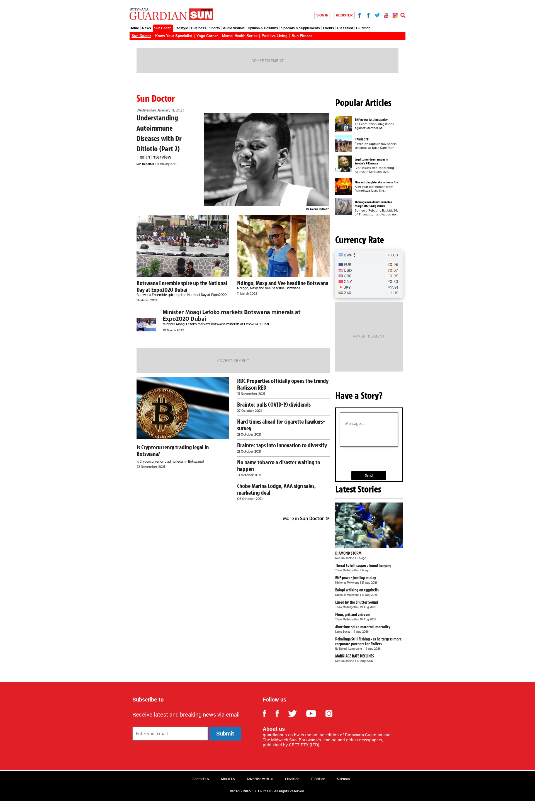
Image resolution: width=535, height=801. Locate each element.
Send (369, 475)
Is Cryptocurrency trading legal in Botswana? (173, 450)
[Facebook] (359, 14)
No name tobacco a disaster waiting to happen (278, 465)
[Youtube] (386, 14)
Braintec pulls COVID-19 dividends (274, 404)
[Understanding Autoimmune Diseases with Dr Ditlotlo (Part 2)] (267, 159)
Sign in (322, 15)
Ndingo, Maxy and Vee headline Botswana (282, 283)
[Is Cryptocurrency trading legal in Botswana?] (183, 408)
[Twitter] (377, 14)
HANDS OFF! (362, 139)
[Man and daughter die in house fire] (345, 186)
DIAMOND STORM (348, 553)
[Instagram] (395, 14)
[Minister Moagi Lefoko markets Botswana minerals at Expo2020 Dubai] (146, 324)
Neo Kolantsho (345, 558)
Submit (225, 733)
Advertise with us (260, 779)
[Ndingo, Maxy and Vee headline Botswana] (283, 246)
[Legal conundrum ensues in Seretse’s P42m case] (345, 164)
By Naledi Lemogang (349, 648)
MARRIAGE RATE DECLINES (354, 656)
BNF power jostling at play (371, 120)
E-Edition (318, 779)
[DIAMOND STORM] (369, 525)
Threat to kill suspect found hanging (363, 565)
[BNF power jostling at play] (345, 124)
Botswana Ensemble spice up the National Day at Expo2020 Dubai (182, 286)
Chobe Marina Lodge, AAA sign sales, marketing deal (276, 489)
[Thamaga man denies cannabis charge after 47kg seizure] (345, 206)
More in (303, 518)
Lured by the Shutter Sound (356, 602)
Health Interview (154, 156)
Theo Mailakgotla (346, 570)
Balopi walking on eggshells (357, 590)
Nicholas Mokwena (347, 582)
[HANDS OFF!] (345, 143)
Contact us (201, 779)
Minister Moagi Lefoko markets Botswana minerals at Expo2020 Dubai (232, 315)
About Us (228, 779)
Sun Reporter (146, 164)
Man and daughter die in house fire (376, 182)
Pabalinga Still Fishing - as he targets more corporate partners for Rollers (368, 641)
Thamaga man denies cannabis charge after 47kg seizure (373, 204)
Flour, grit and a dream (352, 614)
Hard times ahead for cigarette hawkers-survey (281, 425)
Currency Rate (359, 240)
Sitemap (343, 779)
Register (344, 15)
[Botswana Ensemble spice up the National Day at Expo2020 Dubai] (183, 246)
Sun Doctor (156, 98)
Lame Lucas (343, 631)
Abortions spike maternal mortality (362, 626)
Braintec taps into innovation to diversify (282, 445)
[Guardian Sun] (171, 15)
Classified (292, 779)
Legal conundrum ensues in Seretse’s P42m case (371, 161)
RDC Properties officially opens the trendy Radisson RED (283, 384)
